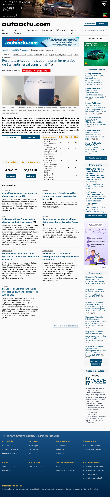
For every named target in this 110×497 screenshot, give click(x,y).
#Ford (69, 55)
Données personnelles (74, 489)
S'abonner (102, 24)
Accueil (5, 50)
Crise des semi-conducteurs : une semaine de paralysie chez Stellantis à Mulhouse (20, 256)
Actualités (15, 50)
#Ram (76, 55)
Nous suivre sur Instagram (93, 470)
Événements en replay (92, 449)
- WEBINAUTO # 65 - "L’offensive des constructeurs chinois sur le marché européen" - (95, 93)
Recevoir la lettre (9, 453)
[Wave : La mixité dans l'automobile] (96, 381)
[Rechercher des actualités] (107, 30)
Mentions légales (8, 489)
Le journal (5, 31)
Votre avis (6, 470)
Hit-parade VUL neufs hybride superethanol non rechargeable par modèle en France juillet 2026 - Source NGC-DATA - (95, 307)
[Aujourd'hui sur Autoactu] (40, 24)
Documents (47, 30)
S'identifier (90, 24)
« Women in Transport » (65, 470)
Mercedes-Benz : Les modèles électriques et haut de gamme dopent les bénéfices (60, 256)
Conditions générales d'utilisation (28, 489)
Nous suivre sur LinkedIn (93, 478)
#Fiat (64, 55)
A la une (5, 445)
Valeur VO (73, 31)
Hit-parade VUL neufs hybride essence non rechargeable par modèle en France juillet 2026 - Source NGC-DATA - (95, 337)
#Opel (51, 55)
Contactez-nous (8, 466)
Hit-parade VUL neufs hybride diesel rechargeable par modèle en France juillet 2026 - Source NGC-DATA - (95, 351)
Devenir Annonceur (37, 466)
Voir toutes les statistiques (96, 362)
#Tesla (30, 55)
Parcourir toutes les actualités (66, 326)
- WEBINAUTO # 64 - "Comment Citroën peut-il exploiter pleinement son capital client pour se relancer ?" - (95, 108)
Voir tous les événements (96, 158)
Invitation (60, 453)
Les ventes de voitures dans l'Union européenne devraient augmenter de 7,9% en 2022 (20, 291)
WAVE (58, 466)
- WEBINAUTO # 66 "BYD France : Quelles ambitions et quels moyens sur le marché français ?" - (94, 79)
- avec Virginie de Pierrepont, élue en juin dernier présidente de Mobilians (95, 178)
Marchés (5, 286)
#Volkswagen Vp (19, 55)
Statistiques (32, 30)
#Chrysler (38, 55)
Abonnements (61, 445)
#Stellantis (6, 57)
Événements (61, 30)
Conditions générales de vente (53, 489)
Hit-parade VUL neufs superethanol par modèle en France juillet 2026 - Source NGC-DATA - (95, 281)
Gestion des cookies (91, 489)
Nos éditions (17, 31)
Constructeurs (7, 190)
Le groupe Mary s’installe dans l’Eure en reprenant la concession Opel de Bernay (60, 196)
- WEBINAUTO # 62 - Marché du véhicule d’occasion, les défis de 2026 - (94, 134)
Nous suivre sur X (90, 474)
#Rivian (58, 55)
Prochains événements (92, 445)
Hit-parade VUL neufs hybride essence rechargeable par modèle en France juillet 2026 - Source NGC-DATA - (95, 322)
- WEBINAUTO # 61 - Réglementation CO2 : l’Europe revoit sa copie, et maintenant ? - (95, 148)
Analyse (25, 50)
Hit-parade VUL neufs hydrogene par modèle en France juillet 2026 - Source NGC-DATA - (94, 293)
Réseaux (45, 190)
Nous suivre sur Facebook (93, 466)
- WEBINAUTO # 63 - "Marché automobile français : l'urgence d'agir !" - (95, 122)
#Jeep (45, 55)
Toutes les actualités (10, 449)
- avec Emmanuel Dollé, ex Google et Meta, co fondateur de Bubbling (96, 202)
